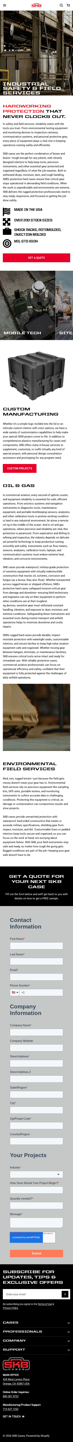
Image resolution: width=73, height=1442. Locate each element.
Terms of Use (45, 1304)
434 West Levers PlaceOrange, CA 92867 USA (16, 1381)
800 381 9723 (10, 1396)
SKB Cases (18, 1435)
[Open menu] (4, 5)
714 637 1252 (10, 1409)
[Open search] (61, 5)
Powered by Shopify (37, 1435)
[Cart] (68, 5)
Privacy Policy (10, 1308)
